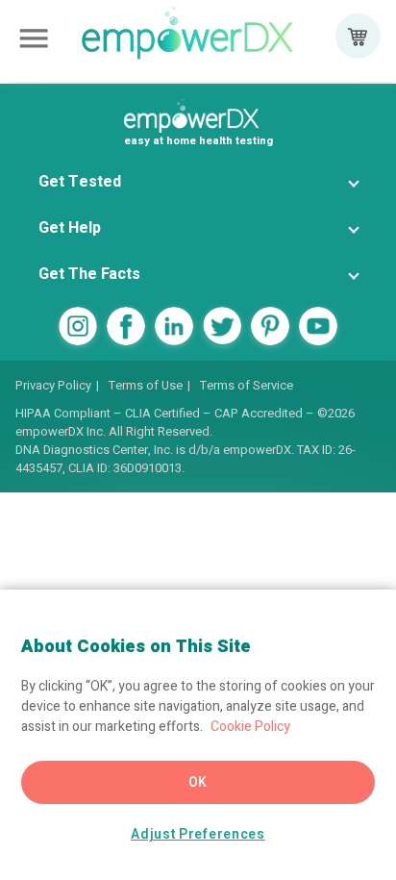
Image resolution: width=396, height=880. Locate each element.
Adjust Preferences (198, 834)
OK (198, 782)
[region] (198, 735)
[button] (198, 182)
